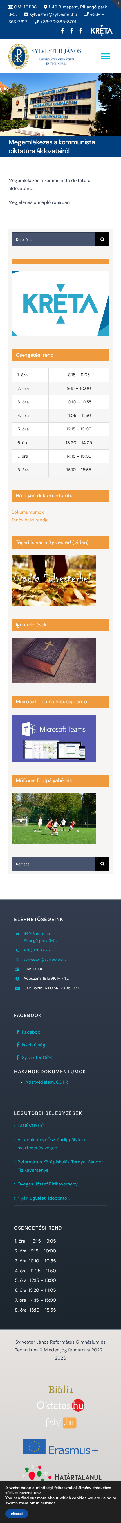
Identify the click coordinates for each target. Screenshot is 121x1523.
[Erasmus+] (60, 1436)
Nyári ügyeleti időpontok (43, 1198)
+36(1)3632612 (37, 950)
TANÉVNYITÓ (30, 1126)
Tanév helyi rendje (30, 520)
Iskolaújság (33, 1045)
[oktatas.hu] (60, 1401)
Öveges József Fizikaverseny (47, 1184)
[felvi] (61, 1419)
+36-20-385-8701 (57, 21)
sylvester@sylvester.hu (52, 14)
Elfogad (17, 1513)
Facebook (32, 1032)
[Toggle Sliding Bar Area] (116, 5)
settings (48, 1503)
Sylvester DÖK (37, 1058)
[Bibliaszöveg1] (60, 1387)
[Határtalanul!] (60, 1466)
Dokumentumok (28, 512)
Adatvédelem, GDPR (46, 1082)
